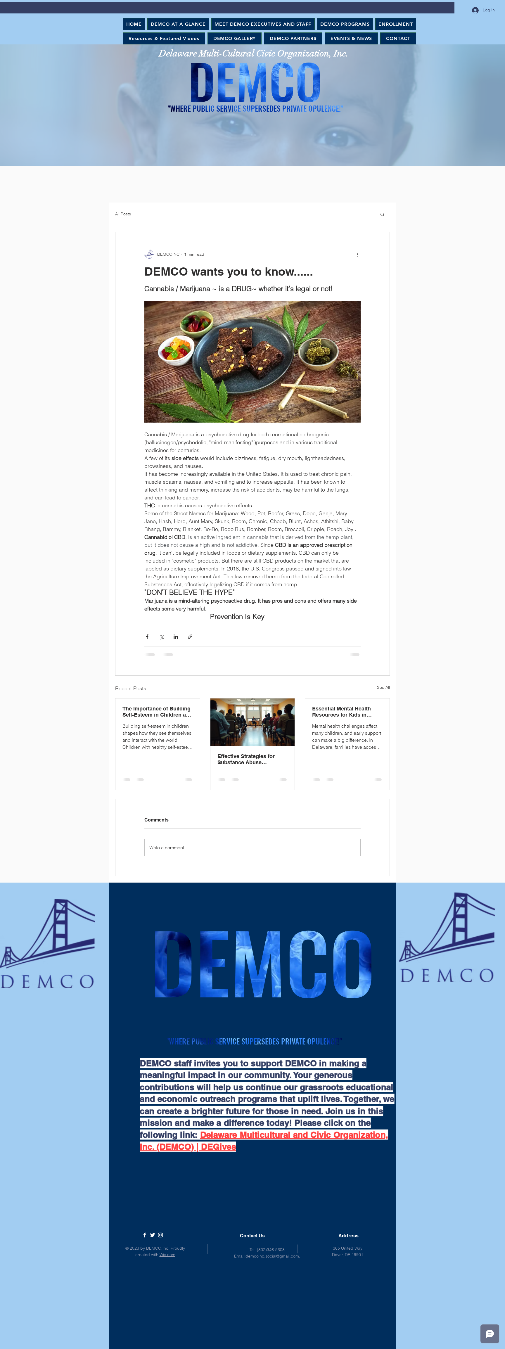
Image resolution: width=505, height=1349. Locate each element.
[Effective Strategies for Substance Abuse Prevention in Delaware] (252, 722)
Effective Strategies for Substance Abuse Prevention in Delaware (246, 759)
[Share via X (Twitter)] (161, 636)
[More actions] (357, 254)
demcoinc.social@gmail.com (272, 1260)
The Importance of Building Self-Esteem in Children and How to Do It (157, 711)
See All (383, 687)
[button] (382, 214)
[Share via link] (190, 636)
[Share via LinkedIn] (176, 636)
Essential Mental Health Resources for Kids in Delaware (341, 711)
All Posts (123, 214)
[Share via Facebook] (147, 636)
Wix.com (167, 1259)
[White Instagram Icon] (160, 1239)
